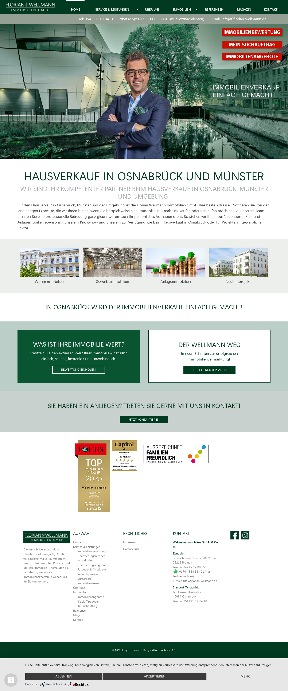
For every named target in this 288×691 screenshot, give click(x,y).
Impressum (130, 542)
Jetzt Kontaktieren (144, 419)
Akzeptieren (154, 676)
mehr (245, 676)
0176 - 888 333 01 (153, 19)
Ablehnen (63, 676)
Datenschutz (131, 548)
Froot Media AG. (167, 650)
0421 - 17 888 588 (195, 567)
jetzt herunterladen (209, 370)
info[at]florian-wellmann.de (244, 19)
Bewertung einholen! (78, 369)
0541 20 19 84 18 (99, 19)
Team (260, 210)
